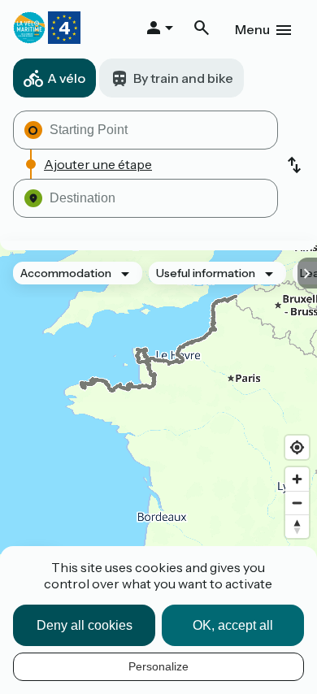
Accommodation (65, 273)
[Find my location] (297, 447)
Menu (252, 29)
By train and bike (183, 78)
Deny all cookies (84, 625)
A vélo (66, 78)
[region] (158, 424)
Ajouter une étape (98, 164)
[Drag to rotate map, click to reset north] (297, 526)
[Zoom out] (297, 502)
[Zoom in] (297, 479)
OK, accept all (233, 625)
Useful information (205, 273)
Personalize (158, 666)
